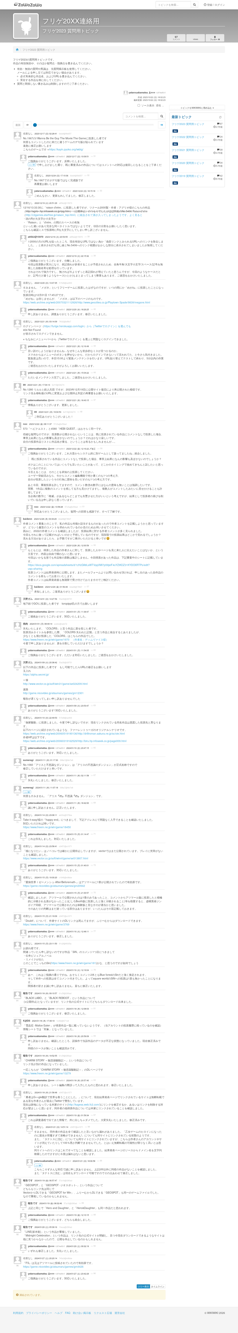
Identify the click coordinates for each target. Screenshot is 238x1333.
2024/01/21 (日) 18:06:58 (84, 1161)
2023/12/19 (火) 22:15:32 (77, 256)
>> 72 (93, 865)
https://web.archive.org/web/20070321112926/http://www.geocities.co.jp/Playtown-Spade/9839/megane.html (86, 302)
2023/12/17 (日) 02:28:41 (46, 133)
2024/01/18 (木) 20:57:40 (77, 1080)
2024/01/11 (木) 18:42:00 (77, 803)
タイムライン (157, 1286)
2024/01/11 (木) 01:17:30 (47, 760)
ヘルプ (58, 1313)
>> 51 (82, 506)
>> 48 (79, 411)
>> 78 (93, 970)
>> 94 (38, 1165)
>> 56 (93, 545)
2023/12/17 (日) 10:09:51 (77, 156)
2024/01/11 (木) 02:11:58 (77, 775)
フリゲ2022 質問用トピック (188, 137)
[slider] (35, 125)
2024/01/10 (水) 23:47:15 (77, 748)
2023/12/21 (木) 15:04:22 (77, 372)
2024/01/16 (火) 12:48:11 (77, 931)
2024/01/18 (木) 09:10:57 (46, 993)
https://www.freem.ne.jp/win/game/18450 (47, 827)
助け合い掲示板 (82, 1313)
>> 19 (32, 164)
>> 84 (93, 1080)
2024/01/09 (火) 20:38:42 (46, 662)
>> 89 (81, 1203)
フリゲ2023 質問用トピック (188, 124)
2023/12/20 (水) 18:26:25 (77, 309)
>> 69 (93, 802)
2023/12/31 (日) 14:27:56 (46, 599)
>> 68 (27, 791)
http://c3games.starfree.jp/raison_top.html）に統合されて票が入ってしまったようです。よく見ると (84, 215)
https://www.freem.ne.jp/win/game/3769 (46, 924)
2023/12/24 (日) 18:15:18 (84, 191)
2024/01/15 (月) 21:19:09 (46, 916)
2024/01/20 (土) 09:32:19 (77, 1246)
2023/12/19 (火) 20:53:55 (56, 236)
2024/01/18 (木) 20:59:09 (77, 1036)
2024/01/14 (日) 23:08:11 (46, 815)
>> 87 (93, 1115)
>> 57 (86, 586)
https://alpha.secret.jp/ (36, 674)
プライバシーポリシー (39, 1313)
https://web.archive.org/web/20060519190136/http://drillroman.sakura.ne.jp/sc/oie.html (74, 733)
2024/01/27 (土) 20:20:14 (46, 1258)
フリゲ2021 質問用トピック (188, 150)
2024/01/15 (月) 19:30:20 (46, 877)
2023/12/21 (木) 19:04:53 (50, 412)
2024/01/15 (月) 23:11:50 (46, 943)
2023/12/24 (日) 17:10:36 (57, 175)
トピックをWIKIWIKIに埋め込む (196, 107)
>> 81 (93, 1008)
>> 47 (93, 400)
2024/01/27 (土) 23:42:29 (77, 1273)
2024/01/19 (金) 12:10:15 (77, 1215)
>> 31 (93, 156)
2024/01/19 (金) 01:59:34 (77, 1115)
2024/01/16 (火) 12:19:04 (77, 970)
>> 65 (93, 747)
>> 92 (93, 1246)
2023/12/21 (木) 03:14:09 (46, 321)
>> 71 (93, 834)
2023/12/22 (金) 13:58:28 (51, 506)
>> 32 (86, 175)
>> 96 (93, 1273)
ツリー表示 (143, 1286)
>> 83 (93, 1036)
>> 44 (93, 346)
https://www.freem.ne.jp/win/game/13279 (47, 1073)
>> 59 (93, 611)
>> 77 (93, 931)
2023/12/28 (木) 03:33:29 (45, 518)
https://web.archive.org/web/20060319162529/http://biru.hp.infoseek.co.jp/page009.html (74, 741)
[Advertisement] (197, 80)
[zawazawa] (28, 4)
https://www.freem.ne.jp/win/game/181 (73, 963)
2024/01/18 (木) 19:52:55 (46, 1055)
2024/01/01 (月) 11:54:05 (77, 650)
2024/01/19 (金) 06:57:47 (46, 1180)
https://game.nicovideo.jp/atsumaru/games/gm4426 (53, 1266)
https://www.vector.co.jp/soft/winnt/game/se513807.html (55, 858)
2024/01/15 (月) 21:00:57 (77, 892)
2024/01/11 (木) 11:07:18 (47, 787)
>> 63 (93, 705)
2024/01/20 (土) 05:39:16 (46, 1227)
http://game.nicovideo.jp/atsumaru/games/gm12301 (53, 693)
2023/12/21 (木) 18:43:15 (77, 400)
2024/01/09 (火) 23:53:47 (77, 705)
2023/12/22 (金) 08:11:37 (40, 424)
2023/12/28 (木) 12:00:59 (77, 545)
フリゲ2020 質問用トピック (188, 163)
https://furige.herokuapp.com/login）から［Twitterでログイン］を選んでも (87, 326)
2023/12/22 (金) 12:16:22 (77, 448)
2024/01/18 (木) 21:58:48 (46, 1092)
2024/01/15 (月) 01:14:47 (77, 834)
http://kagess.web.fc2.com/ (84, 1104)
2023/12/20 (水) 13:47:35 (46, 282)
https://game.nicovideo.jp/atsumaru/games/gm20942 (54, 886)
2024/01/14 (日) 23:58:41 (46, 846)
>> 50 (99, 448)
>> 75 (93, 892)
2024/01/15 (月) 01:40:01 (77, 865)
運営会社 (120, 1313)
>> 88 (87, 1126)
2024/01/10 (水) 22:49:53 (46, 717)
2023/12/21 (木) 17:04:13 (39, 384)
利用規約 (18, 1313)
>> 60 (93, 650)
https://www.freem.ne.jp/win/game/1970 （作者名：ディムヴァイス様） (65, 639)
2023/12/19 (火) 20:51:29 (46, 203)
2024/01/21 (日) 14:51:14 (57, 1127)
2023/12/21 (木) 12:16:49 (77, 346)
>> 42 (93, 309)
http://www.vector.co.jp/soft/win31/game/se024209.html (55, 684)
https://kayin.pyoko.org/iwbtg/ (66, 149)
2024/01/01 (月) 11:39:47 (77, 611)
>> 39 (87, 236)
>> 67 (93, 775)
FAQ (67, 1313)
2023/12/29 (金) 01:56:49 (56, 586)
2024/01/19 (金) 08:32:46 (50, 1203)
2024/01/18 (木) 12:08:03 (77, 1008)
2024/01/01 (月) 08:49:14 (41, 623)
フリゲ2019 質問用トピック (188, 176)
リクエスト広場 (103, 1313)
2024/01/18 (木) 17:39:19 (43, 1020)
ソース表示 (147, 105)
